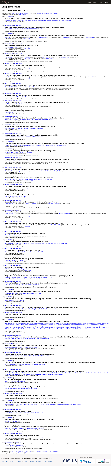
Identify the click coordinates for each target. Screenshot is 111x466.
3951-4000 (18, 13)
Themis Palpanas (33, 86)
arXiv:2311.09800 (9, 141)
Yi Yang (26, 269)
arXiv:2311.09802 (9, 149)
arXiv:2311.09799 (9, 133)
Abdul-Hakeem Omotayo (97, 324)
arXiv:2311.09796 (9, 116)
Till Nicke (16, 404)
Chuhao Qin (8, 445)
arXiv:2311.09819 (9, 281)
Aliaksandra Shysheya (28, 412)
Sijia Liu (54, 20)
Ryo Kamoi (26, 171)
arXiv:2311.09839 (9, 385)
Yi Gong (35, 428)
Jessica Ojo (61, 324)
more (23, 14)
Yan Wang (100, 372)
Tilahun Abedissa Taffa (10, 397)
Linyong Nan (33, 171)
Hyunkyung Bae (22, 293)
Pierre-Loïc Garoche (35, 77)
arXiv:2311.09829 (9, 335)
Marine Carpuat (60, 323)
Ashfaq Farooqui (9, 213)
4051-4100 (28, 13)
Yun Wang (28, 309)
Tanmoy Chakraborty (39, 364)
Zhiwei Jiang (8, 374)
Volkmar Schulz (60, 404)
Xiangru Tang (23, 28)
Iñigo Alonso (8, 196)
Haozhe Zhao (87, 372)
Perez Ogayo (21, 326)
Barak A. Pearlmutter (31, 203)
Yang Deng (20, 355)
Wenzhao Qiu (17, 381)
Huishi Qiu (25, 338)
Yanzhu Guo (8, 188)
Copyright (26, 461)
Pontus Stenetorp (44, 330)
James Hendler (60, 20)
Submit (95, 2)
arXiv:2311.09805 (9, 167)
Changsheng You (15, 428)
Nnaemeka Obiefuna (74, 328)
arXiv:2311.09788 (9, 73)
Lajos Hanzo (64, 243)
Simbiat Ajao (95, 327)
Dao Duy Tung (8, 421)
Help (7, 461)
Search (89, 2)
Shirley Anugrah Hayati (10, 136)
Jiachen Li (36, 20)
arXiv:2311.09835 (9, 369)
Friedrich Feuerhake (50, 404)
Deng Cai (26, 355)
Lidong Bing (23, 152)
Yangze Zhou (8, 388)
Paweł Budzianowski (61, 145)
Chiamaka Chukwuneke (11, 326)
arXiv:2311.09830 (9, 343)
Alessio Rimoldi (9, 437)
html (17, 16)
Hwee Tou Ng (14, 300)
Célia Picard (90, 77)
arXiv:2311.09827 (9, 312)
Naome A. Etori (22, 327)
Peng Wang (40, 338)
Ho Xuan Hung (16, 421)
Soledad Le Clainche (21, 96)
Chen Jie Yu (41, 277)
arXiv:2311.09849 (9, 417)
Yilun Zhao (16, 28)
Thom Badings (8, 57)
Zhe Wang (34, 179)
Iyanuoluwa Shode (103, 327)
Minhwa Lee (20, 136)
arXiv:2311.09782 (9, 16)
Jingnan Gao (8, 179)
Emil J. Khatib (21, 251)
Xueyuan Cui (29, 388)
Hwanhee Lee (30, 293)
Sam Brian (96, 328)
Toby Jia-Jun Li (47, 309)
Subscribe (18, 461)
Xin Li (11, 152)
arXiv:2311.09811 (9, 221)
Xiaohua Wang (32, 338)
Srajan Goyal (8, 37)
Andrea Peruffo (16, 104)
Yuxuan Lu (30, 20)
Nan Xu (7, 316)
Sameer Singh (15, 260)
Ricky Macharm (9, 328)
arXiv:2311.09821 (9, 297)
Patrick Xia (15, 119)
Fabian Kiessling (77, 404)
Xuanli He (66, 323)
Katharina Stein (9, 347)
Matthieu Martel (62, 77)
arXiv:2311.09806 (9, 176)
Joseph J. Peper (9, 381)
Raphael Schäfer (9, 404)
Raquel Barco (41, 251)
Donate (100, 2)
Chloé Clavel (34, 188)
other (20, 16)
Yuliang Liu (15, 372)
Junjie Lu (33, 372)
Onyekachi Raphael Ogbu (86, 328)
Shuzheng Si (72, 372)
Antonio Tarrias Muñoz (31, 251)
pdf (14, 16)
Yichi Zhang (40, 372)
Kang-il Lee (14, 293)
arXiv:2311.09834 (9, 360)
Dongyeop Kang (38, 136)
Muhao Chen (39, 316)
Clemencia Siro (40, 327)
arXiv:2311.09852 (9, 442)
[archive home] (5, 2)
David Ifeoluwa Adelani (17, 323)
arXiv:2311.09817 (9, 265)
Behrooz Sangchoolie (64, 213)
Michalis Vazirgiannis (25, 188)
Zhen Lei (29, 284)
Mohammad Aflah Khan (18, 364)
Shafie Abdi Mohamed (70, 326)
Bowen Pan (28, 179)
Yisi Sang (48, 20)
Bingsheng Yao (9, 20)
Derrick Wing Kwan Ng (36, 243)
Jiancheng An (8, 243)
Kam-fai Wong (45, 355)
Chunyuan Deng (9, 28)
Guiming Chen (17, 20)
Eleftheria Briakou (50, 323)
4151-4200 (39, 13)
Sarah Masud (8, 364)
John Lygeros (42, 437)
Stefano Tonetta (90, 37)
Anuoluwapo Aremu (52, 324)
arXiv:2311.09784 (9, 33)
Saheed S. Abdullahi (28, 328)
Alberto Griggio (43, 37)
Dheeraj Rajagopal (29, 136)
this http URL (30, 180)
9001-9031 (55, 13)
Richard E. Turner (39, 412)
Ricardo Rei (42, 323)
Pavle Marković (27, 145)
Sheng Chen (80, 372)
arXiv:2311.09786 (9, 53)
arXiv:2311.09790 (9, 83)
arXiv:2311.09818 (9, 274)
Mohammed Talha (17, 161)
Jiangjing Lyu (40, 179)
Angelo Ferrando (34, 67)
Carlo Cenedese (17, 437)
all (25, 14)
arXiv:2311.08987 (26, 38)
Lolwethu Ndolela (48, 326)
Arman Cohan (38, 28)
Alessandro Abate (64, 57)
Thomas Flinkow (9, 203)
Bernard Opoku (48, 328)
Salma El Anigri (40, 326)
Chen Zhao (33, 128)
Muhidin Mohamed (91, 323)
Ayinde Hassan (80, 326)
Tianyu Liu (106, 372)
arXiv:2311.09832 (9, 352)
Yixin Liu (47, 171)
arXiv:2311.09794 (9, 109)
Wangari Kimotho (64, 327)
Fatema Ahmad (18, 234)
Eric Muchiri (57, 327)
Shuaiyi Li (31, 355)
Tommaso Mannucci (10, 225)
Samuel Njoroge (49, 327)
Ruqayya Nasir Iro (18, 328)
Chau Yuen (15, 243)
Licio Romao (45, 57)
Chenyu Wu (30, 428)
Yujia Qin (27, 374)
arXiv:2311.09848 (9, 409)
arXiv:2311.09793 (9, 100)
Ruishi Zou (24, 20)
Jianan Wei (12, 269)
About (2, 461)
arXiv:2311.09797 (9, 124)
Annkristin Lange (32, 404)
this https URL (28, 270)
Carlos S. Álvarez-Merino (11, 251)
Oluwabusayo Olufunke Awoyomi (93, 326)
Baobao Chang (16, 374)
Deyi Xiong (46, 338)
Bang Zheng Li (24, 316)
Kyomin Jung (38, 293)
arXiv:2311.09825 (9, 305)
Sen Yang (7, 152)
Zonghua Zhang (24, 86)
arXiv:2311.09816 (9, 257)
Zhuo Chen (15, 179)
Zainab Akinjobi (57, 328)
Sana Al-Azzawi (14, 327)
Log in (106, 2)
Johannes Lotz (68, 404)
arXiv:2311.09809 (9, 200)
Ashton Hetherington (10, 96)
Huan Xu (12, 284)
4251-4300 (49, 13)
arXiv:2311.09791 (9, 93)
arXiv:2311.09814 (9, 240)
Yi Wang (35, 388)
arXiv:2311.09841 (9, 393)
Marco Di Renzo (46, 243)
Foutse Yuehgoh (42, 324)
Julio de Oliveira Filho (55, 225)
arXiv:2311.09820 (9, 289)
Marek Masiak (35, 323)
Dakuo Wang (68, 20)
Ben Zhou (17, 316)
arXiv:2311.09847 (9, 400)
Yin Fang (22, 374)
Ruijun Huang (65, 372)
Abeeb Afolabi (64, 328)
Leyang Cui (17, 152)
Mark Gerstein (31, 28)
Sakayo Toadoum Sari (30, 330)
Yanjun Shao (27, 372)
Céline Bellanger (9, 77)
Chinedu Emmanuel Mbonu (17, 330)
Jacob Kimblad (66, 37)
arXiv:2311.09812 (9, 231)
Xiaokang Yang (48, 179)
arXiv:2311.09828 (9, 319)
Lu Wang (23, 381)
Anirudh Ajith (8, 260)
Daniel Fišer (16, 347)
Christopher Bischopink (11, 47)
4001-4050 (23, 13)
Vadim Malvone (55, 67)
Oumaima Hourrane (30, 326)
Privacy (32, 461)
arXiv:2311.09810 (9, 210)
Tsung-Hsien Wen (50, 145)
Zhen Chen (24, 284)
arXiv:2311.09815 (9, 248)
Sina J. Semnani (33, 277)
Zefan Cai (21, 372)
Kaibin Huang (41, 428)
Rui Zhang (26, 128)
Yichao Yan (21, 179)
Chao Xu (21, 243)
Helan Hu (53, 372)
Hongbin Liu (36, 284)
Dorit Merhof (41, 404)
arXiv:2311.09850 (9, 425)
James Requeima (17, 412)
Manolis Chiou (8, 161)
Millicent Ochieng (31, 327)
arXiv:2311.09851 (9, 433)
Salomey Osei (86, 324)
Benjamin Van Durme (39, 119)
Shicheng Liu (8, 277)
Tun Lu (41, 309)
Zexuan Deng (46, 372)
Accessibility (39, 461)
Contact (12, 461)
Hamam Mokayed (14, 324)
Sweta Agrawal (27, 323)
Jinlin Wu (18, 284)
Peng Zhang (35, 309)
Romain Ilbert (8, 86)
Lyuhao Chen (40, 171)
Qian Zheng (42, 145)
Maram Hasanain (9, 234)
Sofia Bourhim (73, 323)
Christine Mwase (24, 324)
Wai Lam (29, 152)
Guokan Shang (16, 188)
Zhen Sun (7, 284)
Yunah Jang (8, 293)
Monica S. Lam (48, 277)
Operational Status (48, 461)
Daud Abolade (87, 327)
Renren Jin (13, 338)
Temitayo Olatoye (101, 323)
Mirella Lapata (22, 196)
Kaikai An (58, 372)
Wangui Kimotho (33, 324)
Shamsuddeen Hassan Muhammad (73, 324)
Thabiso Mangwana (59, 326)
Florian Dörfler (34, 437)
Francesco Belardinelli (10, 67)
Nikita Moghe (8, 119)
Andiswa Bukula (82, 323)
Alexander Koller (32, 347)
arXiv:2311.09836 (9, 378)
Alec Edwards (8, 104)
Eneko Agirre (15, 196)
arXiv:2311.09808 (9, 193)
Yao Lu (38, 330)
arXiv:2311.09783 (9, 25)
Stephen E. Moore (39, 328)
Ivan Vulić (20, 145)
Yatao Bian (14, 355)
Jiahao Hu (19, 338)
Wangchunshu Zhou (36, 374)
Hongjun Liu (14, 128)
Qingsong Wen (16, 388)
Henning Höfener (23, 404)
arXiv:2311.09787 (9, 63)
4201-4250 (44, 13)
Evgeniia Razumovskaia (11, 145)
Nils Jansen (27, 57)
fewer (19, 14)
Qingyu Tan (8, 300)
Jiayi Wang (7, 323)
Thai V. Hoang (16, 86)
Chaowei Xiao (32, 316)
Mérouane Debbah (56, 243)
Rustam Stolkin (26, 161)
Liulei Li (7, 269)
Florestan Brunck (9, 112)
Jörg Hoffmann (24, 347)
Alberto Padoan (26, 437)
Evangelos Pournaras (17, 445)
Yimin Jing (7, 338)
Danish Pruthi (23, 260)
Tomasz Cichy (35, 145)
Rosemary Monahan (53, 203)
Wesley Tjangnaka (23, 277)
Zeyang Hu (23, 428)
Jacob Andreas (22, 119)
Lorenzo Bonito (9, 412)
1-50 (13, 13)
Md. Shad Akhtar (29, 364)
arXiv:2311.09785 (9, 43)
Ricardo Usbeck (21, 397)
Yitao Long (20, 128)
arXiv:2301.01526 (50, 58)
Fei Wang (11, 316)
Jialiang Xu (15, 277)
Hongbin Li (26, 243)
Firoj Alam (25, 234)
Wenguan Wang (20, 269)
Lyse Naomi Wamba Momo (76, 327)
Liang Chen (8, 355)
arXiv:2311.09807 (9, 184)
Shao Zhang (42, 20)
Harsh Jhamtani (49, 119)
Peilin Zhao (38, 355)
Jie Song (23, 388)
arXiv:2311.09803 (9, 157)
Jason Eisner (30, 119)
